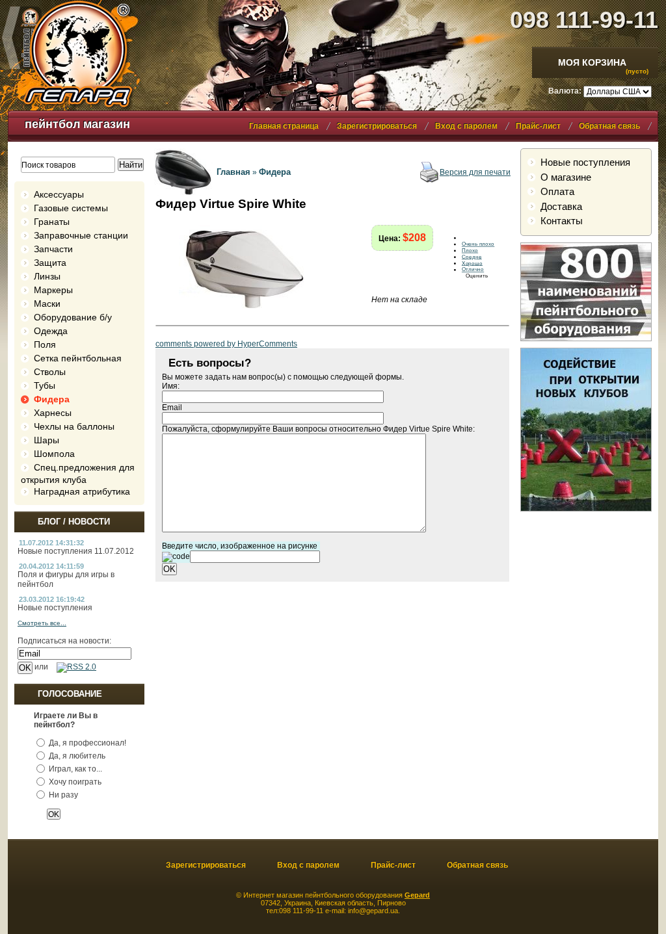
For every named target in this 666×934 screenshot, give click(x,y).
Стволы (50, 372)
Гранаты (52, 221)
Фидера (52, 399)
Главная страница (284, 126)
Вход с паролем (466, 126)
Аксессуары (59, 194)
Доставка (561, 206)
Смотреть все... (42, 623)
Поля (45, 344)
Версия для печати (475, 172)
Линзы (47, 276)
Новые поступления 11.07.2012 (76, 551)
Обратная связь (609, 126)
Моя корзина (592, 62)
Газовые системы (71, 208)
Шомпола (54, 453)
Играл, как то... (75, 768)
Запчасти (53, 249)
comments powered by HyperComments (226, 343)
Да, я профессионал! (87, 742)
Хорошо (472, 263)
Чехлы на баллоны (74, 426)
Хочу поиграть (75, 781)
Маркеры (53, 290)
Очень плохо (478, 244)
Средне (472, 256)
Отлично (473, 269)
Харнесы (53, 413)
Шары (46, 440)
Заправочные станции (81, 235)
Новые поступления (55, 607)
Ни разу (63, 794)
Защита (50, 262)
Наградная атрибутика (82, 491)
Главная (233, 172)
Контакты (561, 220)
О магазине (565, 177)
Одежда (51, 331)
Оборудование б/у (73, 317)
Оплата (557, 191)
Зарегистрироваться (377, 126)
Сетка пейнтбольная (78, 358)
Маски (47, 303)
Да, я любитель (77, 755)
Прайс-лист (538, 126)
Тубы (44, 385)
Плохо (470, 250)
